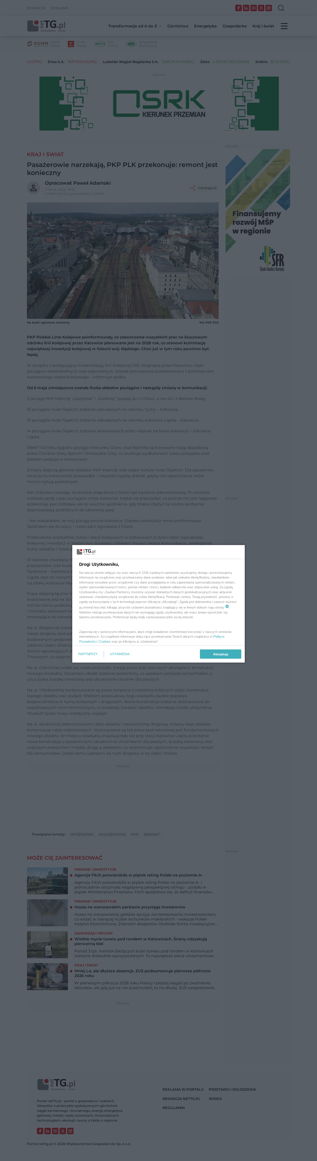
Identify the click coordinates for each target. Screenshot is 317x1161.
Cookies (105, 641)
